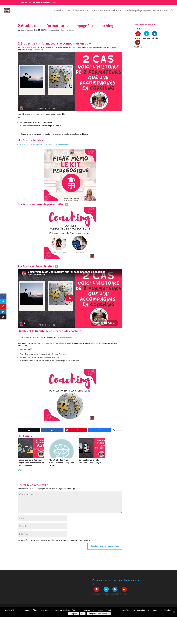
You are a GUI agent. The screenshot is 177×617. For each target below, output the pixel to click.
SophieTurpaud (27, 30)
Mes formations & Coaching (105, 10)
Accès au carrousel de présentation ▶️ (43, 204)
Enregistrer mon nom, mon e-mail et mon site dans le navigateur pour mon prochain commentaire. (57, 540)
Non (82, 614)
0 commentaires (67, 30)
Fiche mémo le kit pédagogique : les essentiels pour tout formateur (44, 144)
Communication (52, 30)
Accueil (57, 10)
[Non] (173, 612)
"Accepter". (73, 614)
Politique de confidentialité (99, 614)
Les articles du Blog (76, 10)
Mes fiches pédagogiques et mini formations (146, 10)
